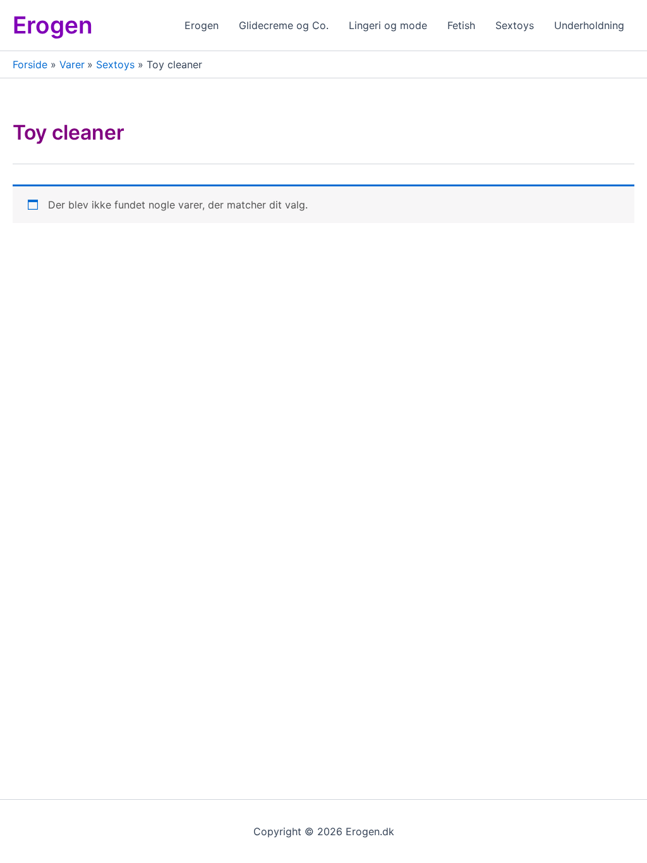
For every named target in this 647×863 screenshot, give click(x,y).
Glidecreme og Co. (284, 25)
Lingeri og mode (388, 25)
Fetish (461, 25)
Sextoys (514, 25)
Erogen (53, 25)
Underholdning (589, 25)
